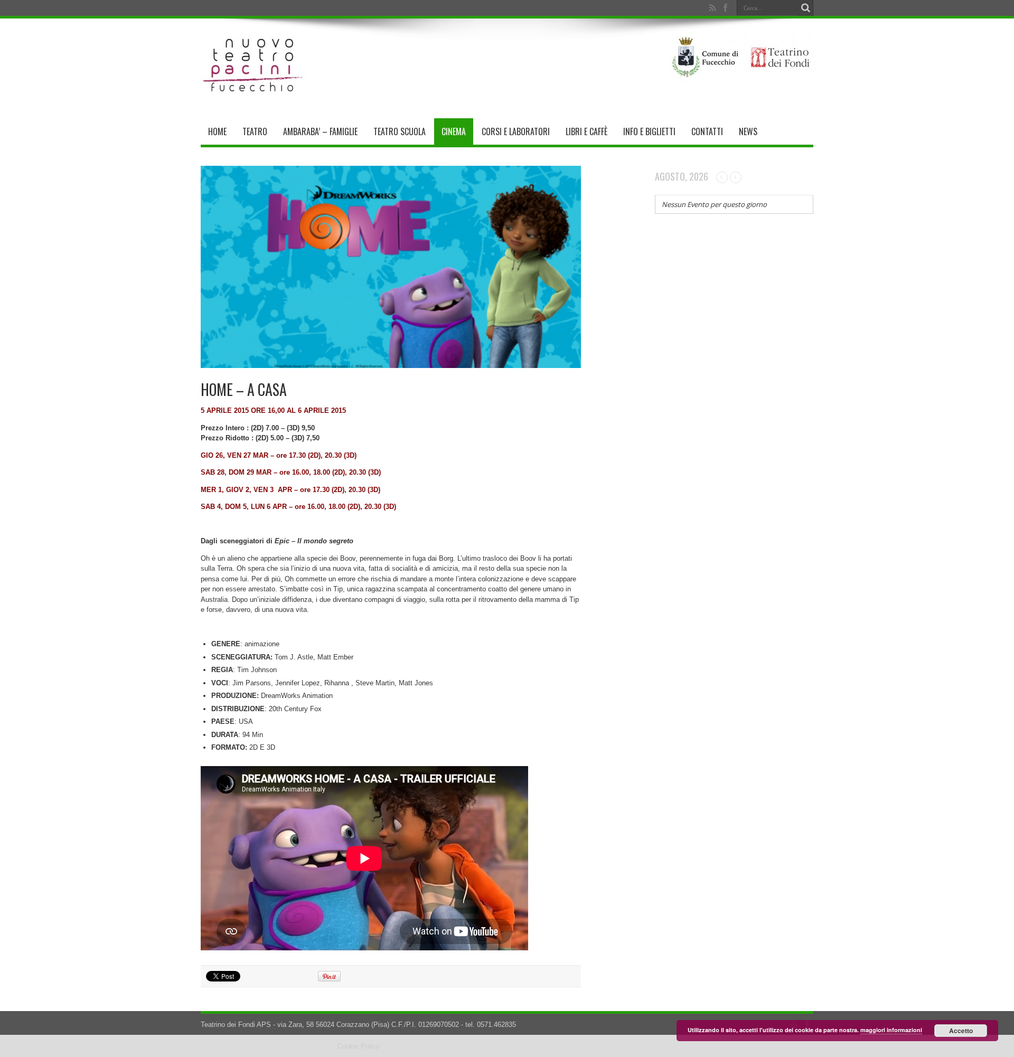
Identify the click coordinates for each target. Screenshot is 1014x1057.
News (748, 131)
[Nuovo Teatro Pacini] (253, 92)
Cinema (454, 131)
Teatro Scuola (399, 131)
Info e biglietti (649, 131)
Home (217, 131)
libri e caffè (586, 131)
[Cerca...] (805, 8)
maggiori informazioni (891, 1030)
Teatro (254, 131)
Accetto (961, 1030)
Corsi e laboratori (516, 131)
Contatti (707, 131)
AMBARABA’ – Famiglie (320, 131)
